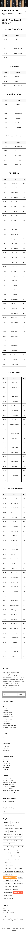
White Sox (18, 892)
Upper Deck (6, 746)
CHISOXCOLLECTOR (10, 11)
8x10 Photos (6, 705)
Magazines (6, 721)
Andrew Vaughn (9, 825)
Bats (6, 831)
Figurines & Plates (7, 712)
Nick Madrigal (18, 871)
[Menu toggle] (25, 12)
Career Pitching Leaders (9, 788)
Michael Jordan (8, 865)
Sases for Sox (18, 883)
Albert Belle (15, 822)
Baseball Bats (6, 708)
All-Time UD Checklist (8, 801)
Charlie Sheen (8, 837)
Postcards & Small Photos (9, 727)
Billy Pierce (6, 767)
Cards (4, 737)
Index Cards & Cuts (8, 716)
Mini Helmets (6, 723)
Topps (15, 889)
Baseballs (5, 710)
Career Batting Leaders (9, 786)
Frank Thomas (6, 769)
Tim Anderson (16, 886)
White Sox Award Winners (9, 780)
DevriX (14, 930)
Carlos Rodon (8, 834)
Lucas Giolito (8, 859)
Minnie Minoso (6, 765)
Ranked (6, 880)
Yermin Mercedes (9, 895)
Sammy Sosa (8, 883)
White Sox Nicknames (8, 784)
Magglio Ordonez (9, 862)
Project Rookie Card (10, 877)
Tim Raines (7, 889)
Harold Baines (19, 846)
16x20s (7, 822)
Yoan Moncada (8, 898)
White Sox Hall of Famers (9, 782)
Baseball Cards (7, 706)
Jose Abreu (15, 853)
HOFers (7, 850)
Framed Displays (7, 714)
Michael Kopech (9, 868)
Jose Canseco (8, 856)
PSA (20, 877)
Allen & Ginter (6, 748)
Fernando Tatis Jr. (9, 843)
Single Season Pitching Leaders (11, 792)
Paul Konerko (6, 763)
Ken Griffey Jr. (18, 856)
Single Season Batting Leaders (11, 790)
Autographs (8, 828)
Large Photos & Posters (9, 720)
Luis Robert (17, 859)
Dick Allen (17, 837)
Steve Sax (7, 886)
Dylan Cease (8, 840)
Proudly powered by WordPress (10, 928)
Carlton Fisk (6, 761)
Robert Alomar (15, 880)
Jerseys (5, 718)
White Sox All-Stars (8, 779)
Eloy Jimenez (18, 840)
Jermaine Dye (6, 760)
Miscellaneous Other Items (9, 725)
